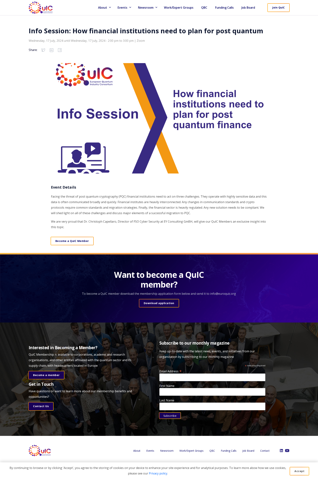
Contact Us (41, 406)
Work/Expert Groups (178, 8)
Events (150, 450)
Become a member (46, 375)
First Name (166, 386)
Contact (265, 450)
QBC (204, 8)
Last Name (166, 400)
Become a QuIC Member (72, 241)
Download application (159, 303)
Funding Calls (224, 8)
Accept (299, 471)
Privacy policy (158, 473)
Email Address (170, 371)
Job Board (248, 8)
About (102, 8)
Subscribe (170, 415)
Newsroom (145, 8)
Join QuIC (278, 7)
